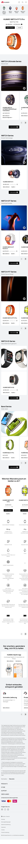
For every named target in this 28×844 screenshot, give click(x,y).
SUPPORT (4, 790)
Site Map (3, 819)
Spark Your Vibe (14, 22)
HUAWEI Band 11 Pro (8, 452)
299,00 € (18, 24)
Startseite (4, 779)
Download (18, 661)
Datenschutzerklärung (5, 824)
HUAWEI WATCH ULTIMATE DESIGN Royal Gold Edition (9, 109)
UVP (14, 24)
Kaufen (19, 27)
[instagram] (5, 809)
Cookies (3, 829)
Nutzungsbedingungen (6, 822)
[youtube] (8, 809)
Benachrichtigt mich (7, 117)
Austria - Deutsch (6, 816)
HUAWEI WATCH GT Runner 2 (8, 247)
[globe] (1, 816)
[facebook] (2, 809)
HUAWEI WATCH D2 (8, 387)
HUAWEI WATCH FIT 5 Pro (14, 19)
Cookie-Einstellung (5, 832)
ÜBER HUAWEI (5, 794)
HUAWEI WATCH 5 (8, 182)
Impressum (3, 827)
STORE (3, 787)
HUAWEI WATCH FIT (8, 500)
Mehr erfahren (10, 27)
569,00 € (13, 184)
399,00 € (13, 251)
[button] (19, 2)
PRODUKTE (4, 783)
